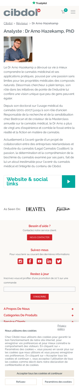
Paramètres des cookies (58, 381)
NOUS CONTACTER (39, 237)
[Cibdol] (22, 11)
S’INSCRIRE (39, 296)
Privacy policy (62, 326)
